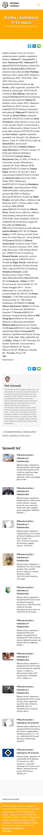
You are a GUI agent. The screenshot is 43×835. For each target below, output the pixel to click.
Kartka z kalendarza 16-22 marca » (16, 436)
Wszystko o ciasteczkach (13, 828)
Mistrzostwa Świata (10, 799)
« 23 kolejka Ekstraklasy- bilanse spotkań (19, 432)
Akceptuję (6, 831)
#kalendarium (8, 360)
